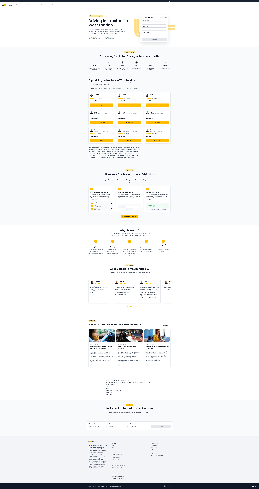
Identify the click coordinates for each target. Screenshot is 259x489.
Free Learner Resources (58, 5)
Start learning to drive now (129, 216)
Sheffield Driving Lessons (118, 476)
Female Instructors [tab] (116, 88)
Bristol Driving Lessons (117, 467)
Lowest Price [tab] (107, 88)
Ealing (107, 388)
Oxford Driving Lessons (117, 474)
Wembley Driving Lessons (118, 478)
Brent (107, 386)
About (113, 450)
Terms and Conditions (115, 486)
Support (164, 1)
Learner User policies (117, 454)
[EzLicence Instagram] (169, 486)
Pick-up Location (146, 20)
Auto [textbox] (144, 29)
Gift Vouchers (154, 447)
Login (169, 1)
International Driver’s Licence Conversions (158, 452)
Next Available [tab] (98, 88)
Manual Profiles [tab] (134, 88)
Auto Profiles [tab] (126, 88)
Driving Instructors (97, 10)
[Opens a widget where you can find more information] (253, 486)
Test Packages (154, 445)
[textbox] (154, 22)
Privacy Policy (104, 486)
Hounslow (109, 394)
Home (89, 10)
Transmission (145, 26)
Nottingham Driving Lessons (118, 472)
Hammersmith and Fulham (114, 390)
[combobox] (154, 23)
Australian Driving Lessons (157, 455)
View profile (101, 105)
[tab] (127, 306)
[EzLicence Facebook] (165, 486)
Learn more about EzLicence (118, 452)
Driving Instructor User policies (119, 462)
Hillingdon (109, 392)
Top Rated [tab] (91, 88)
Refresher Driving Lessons (157, 450)
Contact (114, 447)
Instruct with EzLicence (117, 460)
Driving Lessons (18, 5)
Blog (113, 445)
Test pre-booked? (146, 32)
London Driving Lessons (117, 469)
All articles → (167, 325)
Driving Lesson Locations (32, 5)
